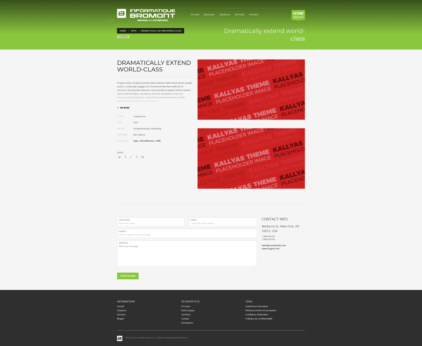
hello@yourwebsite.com (274, 245)
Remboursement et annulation (261, 310)
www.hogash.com (270, 248)
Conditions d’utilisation (257, 314)
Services (121, 314)
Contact (185, 318)
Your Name (124, 220)
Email (194, 220)
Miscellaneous (147, 140)
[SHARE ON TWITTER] (119, 157)
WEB (158, 140)
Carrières (186, 314)
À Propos (185, 306)
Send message (127, 276)
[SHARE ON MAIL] (142, 156)
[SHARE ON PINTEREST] (136, 156)
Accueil (120, 306)
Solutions (121, 310)
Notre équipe (188, 310)
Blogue (120, 318)
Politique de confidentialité (259, 318)
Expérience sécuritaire (257, 306)
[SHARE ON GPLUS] (131, 156)
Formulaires (187, 322)
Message (123, 243)
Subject (123, 231)
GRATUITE (298, 15)
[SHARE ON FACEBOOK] (125, 156)
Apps (136, 140)
